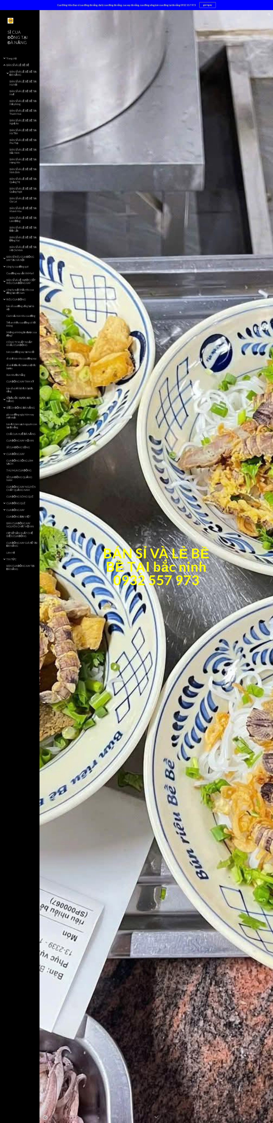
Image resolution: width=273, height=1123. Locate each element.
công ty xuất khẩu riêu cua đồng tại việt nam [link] (20, 291)
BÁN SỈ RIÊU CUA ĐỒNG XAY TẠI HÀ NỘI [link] (20, 258)
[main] (156, 566)
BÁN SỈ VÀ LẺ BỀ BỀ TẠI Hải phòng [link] (23, 102)
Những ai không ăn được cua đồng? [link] (21, 334)
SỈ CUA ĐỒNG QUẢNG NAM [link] (19, 479)
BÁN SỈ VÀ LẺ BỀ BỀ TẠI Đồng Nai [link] (23, 239)
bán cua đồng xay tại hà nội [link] (20, 351)
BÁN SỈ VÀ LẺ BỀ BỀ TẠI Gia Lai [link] (23, 200)
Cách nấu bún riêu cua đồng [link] (20, 315)
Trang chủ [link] (11, 58)
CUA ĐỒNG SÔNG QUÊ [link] (19, 496)
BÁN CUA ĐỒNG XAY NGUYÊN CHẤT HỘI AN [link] (20, 525)
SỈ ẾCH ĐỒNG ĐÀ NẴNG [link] (20, 407)
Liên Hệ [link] (10, 552)
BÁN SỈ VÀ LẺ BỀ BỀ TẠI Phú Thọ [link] (23, 141)
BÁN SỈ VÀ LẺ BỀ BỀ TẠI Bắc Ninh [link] (23, 151)
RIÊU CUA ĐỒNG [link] (16, 299)
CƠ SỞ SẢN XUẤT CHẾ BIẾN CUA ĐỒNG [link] (19, 534)
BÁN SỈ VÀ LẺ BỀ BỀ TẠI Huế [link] (23, 93)
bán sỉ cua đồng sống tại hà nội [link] (20, 307)
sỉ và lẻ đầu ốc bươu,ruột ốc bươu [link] (21, 366)
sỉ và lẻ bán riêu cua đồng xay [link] (21, 358)
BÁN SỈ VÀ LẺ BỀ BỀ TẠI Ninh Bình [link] (23, 171)
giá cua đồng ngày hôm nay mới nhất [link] (20, 416)
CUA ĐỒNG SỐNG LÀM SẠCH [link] (19, 462)
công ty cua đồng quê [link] (17, 266)
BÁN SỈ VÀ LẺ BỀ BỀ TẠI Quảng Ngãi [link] (23, 190)
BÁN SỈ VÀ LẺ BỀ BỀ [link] (17, 64)
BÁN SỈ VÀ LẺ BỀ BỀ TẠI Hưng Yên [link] (23, 161)
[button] (269, 14)
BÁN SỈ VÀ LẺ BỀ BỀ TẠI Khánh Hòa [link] (23, 210)
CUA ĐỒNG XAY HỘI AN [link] (20, 440)
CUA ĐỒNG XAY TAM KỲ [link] (20, 381)
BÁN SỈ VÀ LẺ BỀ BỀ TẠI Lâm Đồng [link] (23, 219)
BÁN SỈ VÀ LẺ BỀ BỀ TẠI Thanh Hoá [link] (23, 112)
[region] (136, 5)
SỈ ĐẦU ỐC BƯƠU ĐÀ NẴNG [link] (18, 399)
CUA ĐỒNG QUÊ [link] (15, 503)
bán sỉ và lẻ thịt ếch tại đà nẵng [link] (19, 390)
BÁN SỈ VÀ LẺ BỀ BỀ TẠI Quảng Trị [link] (23, 180)
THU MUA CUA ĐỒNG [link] (18, 470)
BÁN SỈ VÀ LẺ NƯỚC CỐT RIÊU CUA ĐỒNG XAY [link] (21, 281)
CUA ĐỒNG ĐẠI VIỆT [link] (18, 516)
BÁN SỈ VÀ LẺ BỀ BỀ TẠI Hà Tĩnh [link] (23, 132)
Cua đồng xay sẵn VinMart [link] (20, 273)
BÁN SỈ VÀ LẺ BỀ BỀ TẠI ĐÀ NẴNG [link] (23, 73)
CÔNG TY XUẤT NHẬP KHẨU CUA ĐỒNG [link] (19, 343)
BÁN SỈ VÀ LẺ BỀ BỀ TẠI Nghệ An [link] (23, 122)
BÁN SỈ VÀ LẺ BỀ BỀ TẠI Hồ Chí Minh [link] (23, 248)
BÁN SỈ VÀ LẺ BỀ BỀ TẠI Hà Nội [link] (23, 83)
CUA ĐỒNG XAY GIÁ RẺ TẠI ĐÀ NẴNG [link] (21, 544)
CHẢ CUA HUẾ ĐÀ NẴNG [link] (21, 433)
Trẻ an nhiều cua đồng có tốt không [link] (21, 324)
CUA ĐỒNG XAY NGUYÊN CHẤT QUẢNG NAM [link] (21, 488)
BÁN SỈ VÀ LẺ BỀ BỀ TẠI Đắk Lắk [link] (23, 229)
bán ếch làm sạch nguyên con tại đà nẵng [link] (21, 426)
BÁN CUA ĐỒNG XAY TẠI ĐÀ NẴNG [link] (20, 567)
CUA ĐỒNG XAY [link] (15, 453)
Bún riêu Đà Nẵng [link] (15, 374)
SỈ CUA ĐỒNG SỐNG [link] (18, 447)
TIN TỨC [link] (11, 559)
